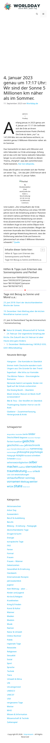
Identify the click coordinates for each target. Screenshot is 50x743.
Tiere (9, 675)
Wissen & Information (17, 714)
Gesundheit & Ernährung (18, 569)
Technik (10, 671)
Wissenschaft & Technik (34, 330)
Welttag (25, 481)
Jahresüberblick (14, 581)
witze (10, 486)
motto (27, 449)
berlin (25, 434)
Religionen (12, 651)
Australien (19, 434)
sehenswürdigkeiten (17, 462)
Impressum (28, 734)
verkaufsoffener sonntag (21, 477)
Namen (10, 628)
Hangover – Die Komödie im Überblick (24, 361)
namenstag (36, 448)
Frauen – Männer (15, 561)
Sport (9, 663)
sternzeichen (34, 466)
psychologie (36, 452)
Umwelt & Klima (14, 679)
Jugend (10, 584)
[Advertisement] (25, 45)
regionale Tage (14, 643)
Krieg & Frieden (14, 604)
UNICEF (10, 694)
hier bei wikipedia (26, 163)
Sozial (9, 659)
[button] (37, 13)
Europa (37, 438)
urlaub (36, 471)
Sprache (10, 667)
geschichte (13, 445)
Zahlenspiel (12, 722)
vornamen (13, 481)
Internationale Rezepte (17, 577)
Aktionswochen (14, 506)
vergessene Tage (15, 702)
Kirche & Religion (14, 596)
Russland (27, 455)
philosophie (23, 452)
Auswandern (12, 514)
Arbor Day (11, 510)
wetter (34, 481)
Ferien (10, 549)
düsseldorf (31, 438)
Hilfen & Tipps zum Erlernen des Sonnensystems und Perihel (19, 255)
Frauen (10, 557)
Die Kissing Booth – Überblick (20, 390)
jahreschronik (32, 445)
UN (8, 683)
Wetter (10, 706)
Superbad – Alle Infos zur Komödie (22, 372)
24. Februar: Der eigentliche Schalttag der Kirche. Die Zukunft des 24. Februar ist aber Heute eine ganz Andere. (24, 337)
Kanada (14, 449)
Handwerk (12, 573)
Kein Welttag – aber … (17, 588)
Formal (10, 553)
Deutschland (13, 437)
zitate (18, 486)
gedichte (28, 441)
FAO (9, 545)
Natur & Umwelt (14, 330)
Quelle (17, 242)
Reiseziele (11, 647)
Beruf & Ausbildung (16, 518)
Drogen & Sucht (14, 533)
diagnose (23, 437)
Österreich (26, 487)
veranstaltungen (21, 474)
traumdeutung (17, 471)
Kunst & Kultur (13, 608)
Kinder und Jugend (15, 592)
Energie (10, 537)
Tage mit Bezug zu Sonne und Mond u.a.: (23, 259)
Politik (10, 639)
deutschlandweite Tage (17, 529)
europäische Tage (15, 541)
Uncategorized (14, 686)
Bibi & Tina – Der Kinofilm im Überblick (24, 400)
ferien (10, 441)
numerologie (11, 452)
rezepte (20, 455)
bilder (31, 434)
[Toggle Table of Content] (41, 250)
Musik (9, 624)
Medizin (10, 620)
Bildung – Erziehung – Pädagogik (22, 526)
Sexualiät (11, 655)
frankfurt (18, 441)
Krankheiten (12, 600)
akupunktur (11, 434)
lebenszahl (21, 449)
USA (8, 474)
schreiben (36, 455)
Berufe (10, 522)
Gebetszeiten (13, 565)
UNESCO (11, 690)
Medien (10, 616)
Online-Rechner (14, 635)
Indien (21, 445)
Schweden (11, 458)
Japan (9, 449)
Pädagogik (11, 455)
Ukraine (29, 471)
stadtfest (21, 467)
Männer (10, 612)
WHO (9, 710)
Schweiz (18, 459)
